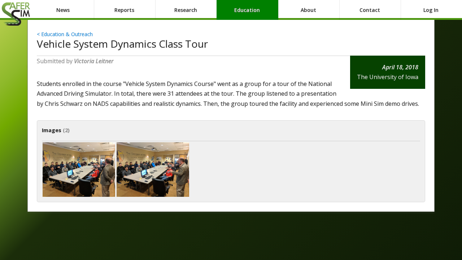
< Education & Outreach (65, 34)
